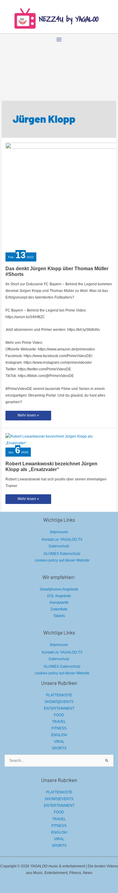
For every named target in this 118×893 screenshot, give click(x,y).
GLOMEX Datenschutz (62, 554)
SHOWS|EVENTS (59, 702)
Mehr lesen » (28, 416)
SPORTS (59, 748)
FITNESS (59, 728)
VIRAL (59, 741)
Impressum (59, 532)
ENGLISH (59, 735)
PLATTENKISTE (59, 695)
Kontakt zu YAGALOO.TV (62, 539)
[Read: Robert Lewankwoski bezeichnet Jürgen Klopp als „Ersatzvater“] (59, 439)
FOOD (59, 715)
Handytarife (59, 602)
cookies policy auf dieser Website (62, 560)
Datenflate (59, 609)
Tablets (59, 616)
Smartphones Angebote (59, 589)
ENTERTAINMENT (59, 708)
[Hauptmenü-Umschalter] (59, 39)
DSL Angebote (59, 596)
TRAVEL (59, 722)
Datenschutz (59, 546)
